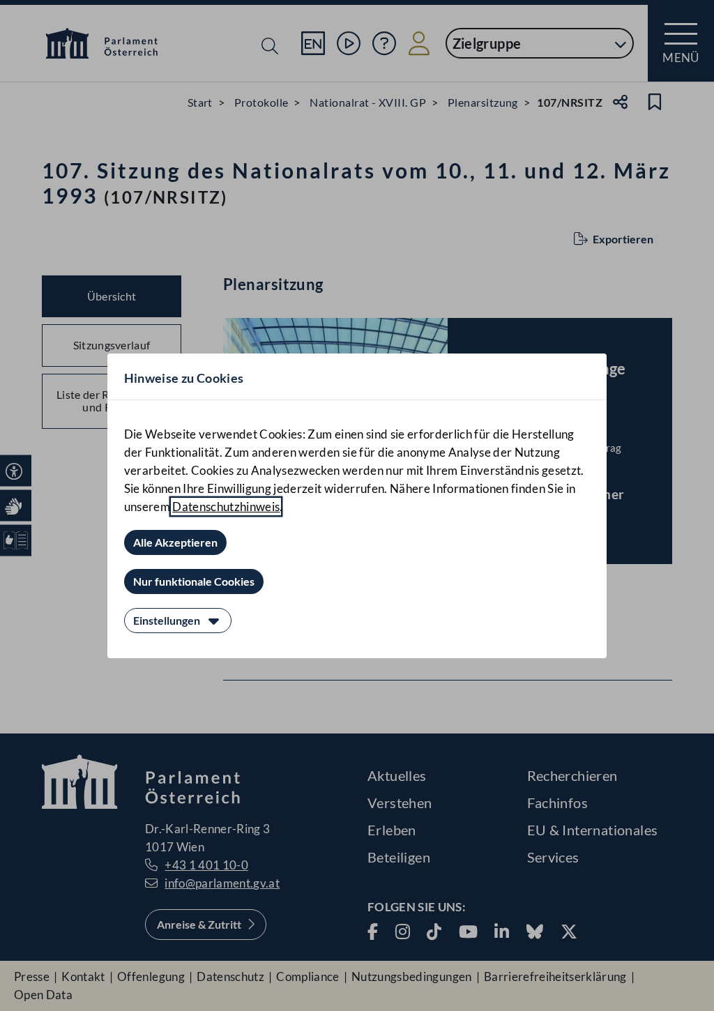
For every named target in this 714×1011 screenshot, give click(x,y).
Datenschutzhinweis (226, 506)
